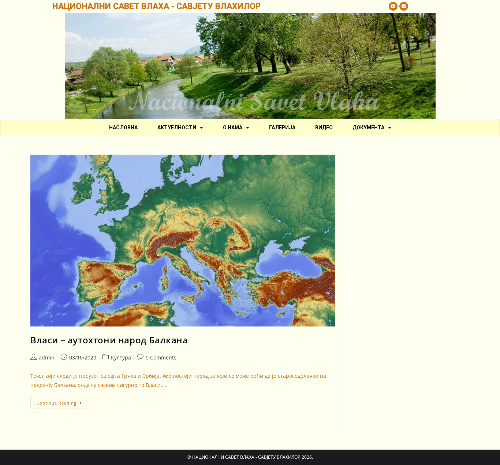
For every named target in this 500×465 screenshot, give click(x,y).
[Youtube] (393, 6)
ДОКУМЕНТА (368, 127)
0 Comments (161, 357)
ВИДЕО (324, 127)
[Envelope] (403, 6)
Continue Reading (62, 401)
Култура (121, 357)
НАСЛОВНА (123, 127)
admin (47, 357)
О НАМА (232, 127)
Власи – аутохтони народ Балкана (109, 340)
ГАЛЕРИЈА (282, 127)
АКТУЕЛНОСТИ (176, 127)
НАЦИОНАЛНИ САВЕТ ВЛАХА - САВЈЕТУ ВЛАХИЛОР (156, 6)
